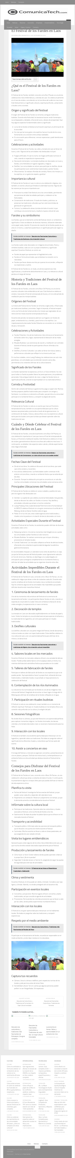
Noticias (13, 2)
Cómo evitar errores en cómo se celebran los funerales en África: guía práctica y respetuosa (14, 1088)
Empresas (39, 23)
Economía (31, 23)
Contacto (21, 2)
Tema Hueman (27, 1154)
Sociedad (9, 27)
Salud (16, 27)
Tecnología (60, 23)
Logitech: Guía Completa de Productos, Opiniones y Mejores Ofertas (45, 1104)
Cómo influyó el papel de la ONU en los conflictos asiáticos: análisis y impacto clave (29, 1090)
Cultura (9, 1064)
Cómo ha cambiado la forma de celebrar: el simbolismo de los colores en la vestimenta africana (14, 1071)
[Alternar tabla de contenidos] (34, 79)
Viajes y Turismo (25, 27)
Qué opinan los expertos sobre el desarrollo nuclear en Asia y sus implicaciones (29, 1121)
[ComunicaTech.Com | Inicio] (37, 12)
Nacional (22, 23)
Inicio (7, 2)
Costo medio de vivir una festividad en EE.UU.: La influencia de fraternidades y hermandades (61, 1125)
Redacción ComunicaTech (22, 35)
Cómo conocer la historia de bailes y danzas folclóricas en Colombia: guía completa (13, 1104)
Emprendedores (49, 23)
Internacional (27, 1064)
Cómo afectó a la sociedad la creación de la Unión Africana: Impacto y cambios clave (61, 1071)
